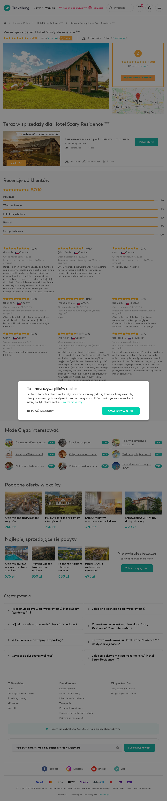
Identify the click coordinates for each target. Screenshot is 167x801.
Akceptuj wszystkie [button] (121, 410)
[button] (40, 411)
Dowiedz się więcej (71, 402)
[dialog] (83, 400)
